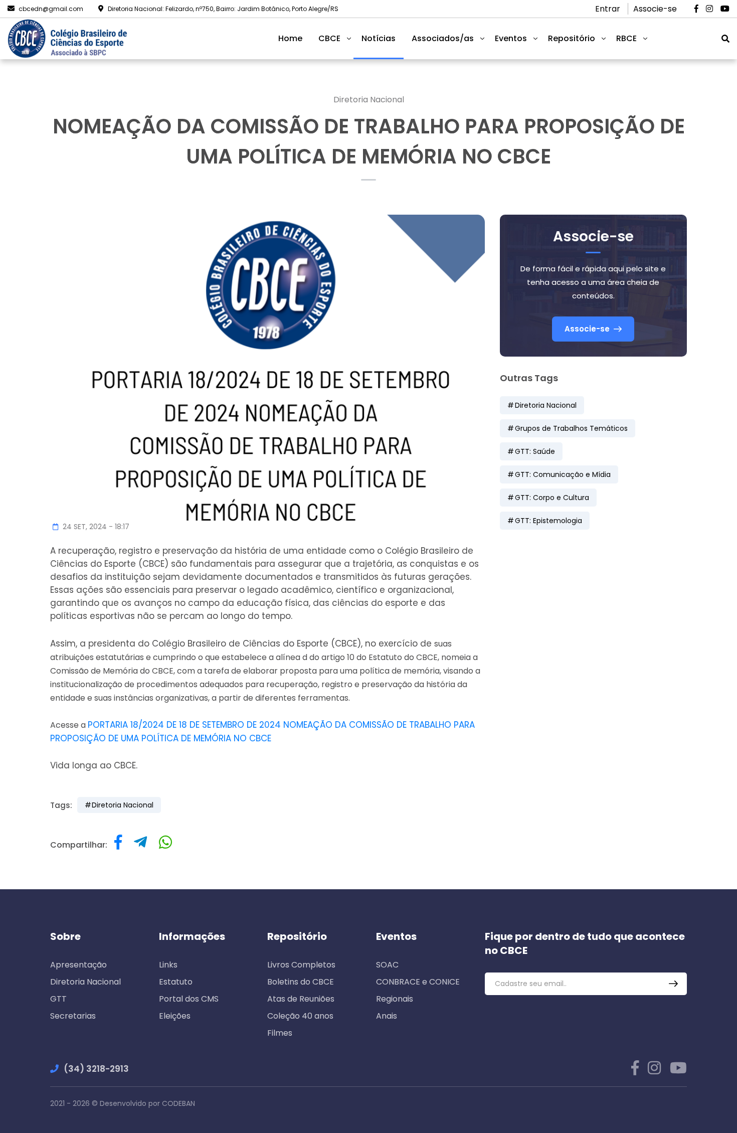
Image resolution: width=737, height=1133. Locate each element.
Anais (386, 1016)
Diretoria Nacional (368, 99)
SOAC (387, 964)
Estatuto (176, 982)
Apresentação (78, 964)
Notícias (378, 38)
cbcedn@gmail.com (51, 9)
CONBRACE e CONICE (418, 982)
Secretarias (73, 1016)
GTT (58, 999)
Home (290, 38)
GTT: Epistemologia (548, 521)
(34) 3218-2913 (96, 1069)
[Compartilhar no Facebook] (118, 845)
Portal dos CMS (189, 999)
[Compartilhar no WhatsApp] (165, 845)
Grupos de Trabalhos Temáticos (571, 428)
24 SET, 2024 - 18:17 (95, 527)
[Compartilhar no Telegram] (140, 845)
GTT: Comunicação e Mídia (563, 474)
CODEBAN (178, 1103)
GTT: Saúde (535, 451)
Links (168, 964)
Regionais (394, 999)
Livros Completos (301, 964)
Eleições (175, 1016)
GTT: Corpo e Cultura (552, 498)
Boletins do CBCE (300, 982)
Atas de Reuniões (300, 999)
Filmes (279, 1033)
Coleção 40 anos (300, 1016)
